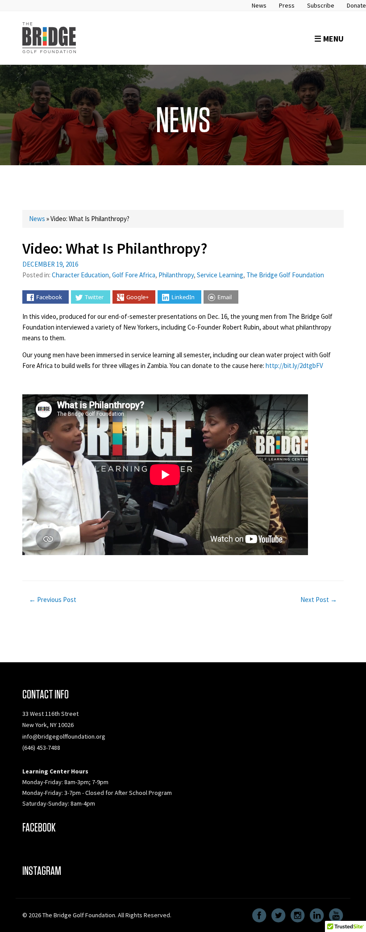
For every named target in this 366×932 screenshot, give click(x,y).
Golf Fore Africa (133, 275)
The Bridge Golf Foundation (285, 275)
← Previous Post (52, 599)
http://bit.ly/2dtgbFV (294, 365)
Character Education (80, 275)
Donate (356, 5)
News (259, 5)
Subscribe (320, 5)
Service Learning (220, 275)
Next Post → (318, 599)
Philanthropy (176, 275)
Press (287, 5)
